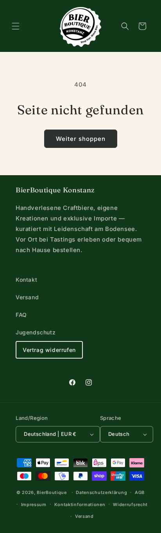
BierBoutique (51, 492)
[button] (15, 26)
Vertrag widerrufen (49, 349)
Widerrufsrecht (130, 504)
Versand (27, 297)
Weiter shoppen (81, 138)
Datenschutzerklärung (101, 492)
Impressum (34, 504)
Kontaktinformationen (80, 504)
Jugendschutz (35, 332)
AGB (140, 492)
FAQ (21, 314)
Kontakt (26, 279)
